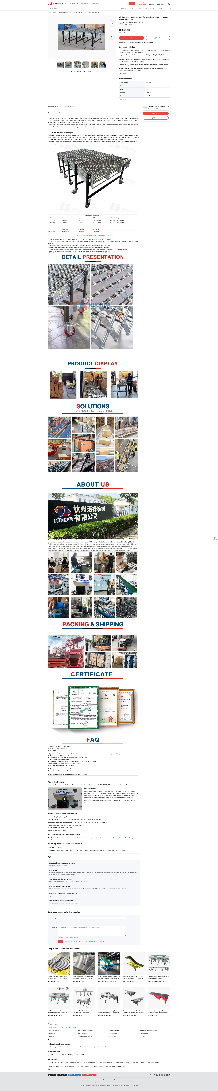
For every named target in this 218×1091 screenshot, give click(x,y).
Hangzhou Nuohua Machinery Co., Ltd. (133, 22)
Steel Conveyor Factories (72, 1062)
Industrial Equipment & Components (62, 12)
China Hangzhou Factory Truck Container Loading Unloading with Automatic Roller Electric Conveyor (109, 978)
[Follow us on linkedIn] (169, 1075)
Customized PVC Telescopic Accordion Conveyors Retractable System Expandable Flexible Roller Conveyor (83, 1012)
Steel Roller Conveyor (153, 1062)
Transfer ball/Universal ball (85, 1037)
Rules (169, 9)
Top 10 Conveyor (85, 1066)
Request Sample (148, 42)
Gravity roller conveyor (54, 1030)
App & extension (149, 9)
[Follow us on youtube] (164, 1075)
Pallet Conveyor (52, 840)
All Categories (53, 9)
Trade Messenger (74, 1075)
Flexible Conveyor (101, 838)
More (49, 1069)
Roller (64, 838)
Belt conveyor (51, 1033)
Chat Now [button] (159, 38)
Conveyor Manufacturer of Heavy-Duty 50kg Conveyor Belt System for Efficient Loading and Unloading (133, 978)
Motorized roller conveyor (85, 1030)
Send (60, 941)
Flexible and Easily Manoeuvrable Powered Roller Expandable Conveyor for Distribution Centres (159, 978)
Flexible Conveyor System (70, 1066)
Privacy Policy (135, 1085)
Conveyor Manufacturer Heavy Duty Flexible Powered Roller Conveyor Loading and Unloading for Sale (109, 1012)
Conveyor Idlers (144, 1033)
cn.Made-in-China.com (125, 1082)
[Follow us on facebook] (157, 1075)
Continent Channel (128, 1080)
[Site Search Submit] (132, 3)
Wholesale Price (119, 1080)
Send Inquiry (131, 38)
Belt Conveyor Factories (89, 1062)
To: (56, 922)
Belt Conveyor (71, 838)
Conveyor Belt (112, 1037)
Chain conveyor (82, 1033)
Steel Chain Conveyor (54, 1066)
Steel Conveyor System (138, 1062)
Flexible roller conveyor (115, 1030)
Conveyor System (90, 838)
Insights (145, 1080)
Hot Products (74, 1080)
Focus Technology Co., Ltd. (97, 1085)
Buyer (131, 9)
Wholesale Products (109, 1080)
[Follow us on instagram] (162, 1075)
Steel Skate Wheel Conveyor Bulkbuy (115, 1066)
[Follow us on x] (159, 1075)
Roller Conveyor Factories (105, 1062)
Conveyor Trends (97, 1066)
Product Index (138, 1080)
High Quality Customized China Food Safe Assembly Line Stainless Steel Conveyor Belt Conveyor (134, 1012)
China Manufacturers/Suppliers (95, 1080)
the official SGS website (88, 785)
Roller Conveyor (96, 12)
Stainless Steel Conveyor (122, 1062)
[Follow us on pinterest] (167, 1075)
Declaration (127, 1085)
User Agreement (118, 1085)
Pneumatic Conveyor (66, 1054)
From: (55, 918)
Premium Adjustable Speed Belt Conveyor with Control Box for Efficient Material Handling (159, 1012)
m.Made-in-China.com (113, 1082)
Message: (54, 927)
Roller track (51, 1037)
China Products (82, 1080)
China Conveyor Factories (56, 1062)
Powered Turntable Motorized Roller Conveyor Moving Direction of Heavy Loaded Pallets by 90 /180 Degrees (57, 978)
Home (49, 12)
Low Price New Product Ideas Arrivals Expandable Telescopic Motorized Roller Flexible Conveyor (58, 1012)
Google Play (62, 1075)
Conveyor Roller (113, 1033)
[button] (127, 3)
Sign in (168, 4)
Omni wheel (143, 1037)
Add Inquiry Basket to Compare (82, 72)
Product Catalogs (71, 1027)
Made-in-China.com (101, 1082)
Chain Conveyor (129, 838)
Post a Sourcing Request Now (95, 941)
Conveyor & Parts (78, 12)
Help (140, 9)
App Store (52, 1075)
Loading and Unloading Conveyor (115, 838)
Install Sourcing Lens (90, 1075)
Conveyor (87, 12)
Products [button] (75, 3)
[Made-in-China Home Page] (57, 3)
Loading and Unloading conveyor (148, 1030)
